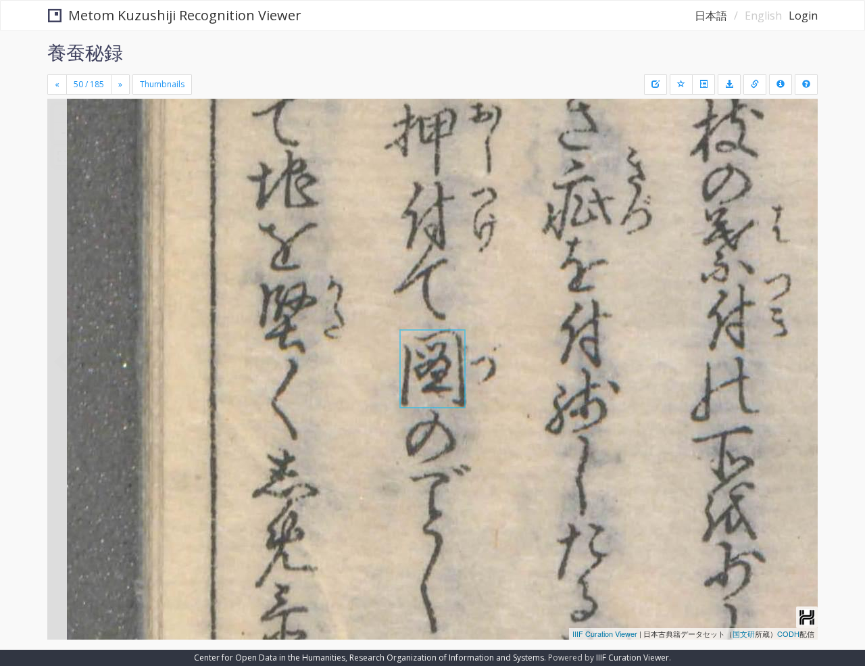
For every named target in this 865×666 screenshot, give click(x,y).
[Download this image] (729, 84)
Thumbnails (162, 84)
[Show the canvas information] (754, 84)
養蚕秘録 (85, 52)
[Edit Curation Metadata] (655, 84)
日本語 (711, 15)
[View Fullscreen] (63, 156)
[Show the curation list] (703, 84)
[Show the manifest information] (780, 84)
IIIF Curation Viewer (604, 633)
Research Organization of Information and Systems (446, 657)
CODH (788, 633)
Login (803, 15)
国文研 (744, 633)
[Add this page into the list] (681, 84)
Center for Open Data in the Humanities (269, 657)
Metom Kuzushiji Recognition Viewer (184, 15)
